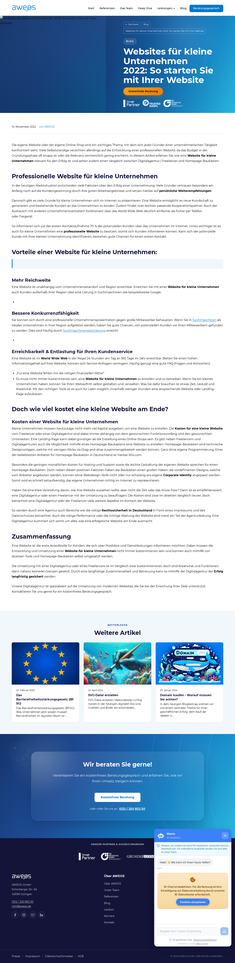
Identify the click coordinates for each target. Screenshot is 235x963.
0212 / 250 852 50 (132, 809)
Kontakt (109, 922)
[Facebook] (15, 915)
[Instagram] (24, 915)
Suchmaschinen (204, 320)
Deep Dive (145, 8)
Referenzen (107, 8)
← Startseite (131, 24)
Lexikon (109, 909)
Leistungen (164, 8)
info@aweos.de (21, 906)
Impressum (32, 956)
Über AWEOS (112, 883)
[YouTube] (32, 915)
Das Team (126, 8)
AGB (81, 956)
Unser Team (111, 890)
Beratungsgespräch (206, 8)
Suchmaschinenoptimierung (84, 330)
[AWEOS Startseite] (28, 8)
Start (91, 9)
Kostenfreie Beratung (143, 91)
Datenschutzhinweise (59, 956)
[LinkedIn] (41, 915)
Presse (16, 956)
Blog (183, 8)
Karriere (109, 916)
